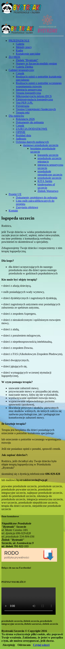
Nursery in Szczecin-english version (36, 63)
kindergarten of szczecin (46, 186)
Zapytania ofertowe (27, 207)
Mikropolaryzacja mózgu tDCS (34, 96)
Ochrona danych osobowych (32, 141)
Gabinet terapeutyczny (21, 70)
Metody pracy (24, 47)
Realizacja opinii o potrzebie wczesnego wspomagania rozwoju (39, 85)
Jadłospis (21, 138)
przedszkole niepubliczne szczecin (50, 173)
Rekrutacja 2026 (25, 119)
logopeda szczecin (48, 155)
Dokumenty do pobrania (30, 122)
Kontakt (13, 210)
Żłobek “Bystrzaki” (27, 60)
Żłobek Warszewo (48, 190)
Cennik (20, 73)
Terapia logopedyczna (28, 92)
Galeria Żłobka (24, 66)
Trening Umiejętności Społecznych (36, 109)
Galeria (20, 43)
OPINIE (20, 132)
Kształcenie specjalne (28, 53)
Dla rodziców (16, 115)
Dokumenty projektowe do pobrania (36, 197)
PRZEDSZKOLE (19, 40)
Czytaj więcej (41, 644)
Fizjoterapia (22, 106)
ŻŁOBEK (14, 56)
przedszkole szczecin (49, 177)
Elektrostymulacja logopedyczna (34, 99)
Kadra (19, 50)
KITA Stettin (45, 181)
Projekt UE (15, 194)
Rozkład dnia (23, 135)
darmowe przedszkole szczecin (40, 145)
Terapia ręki (22, 112)
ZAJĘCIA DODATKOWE (31, 128)
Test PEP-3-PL (24, 102)
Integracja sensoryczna (29, 89)
